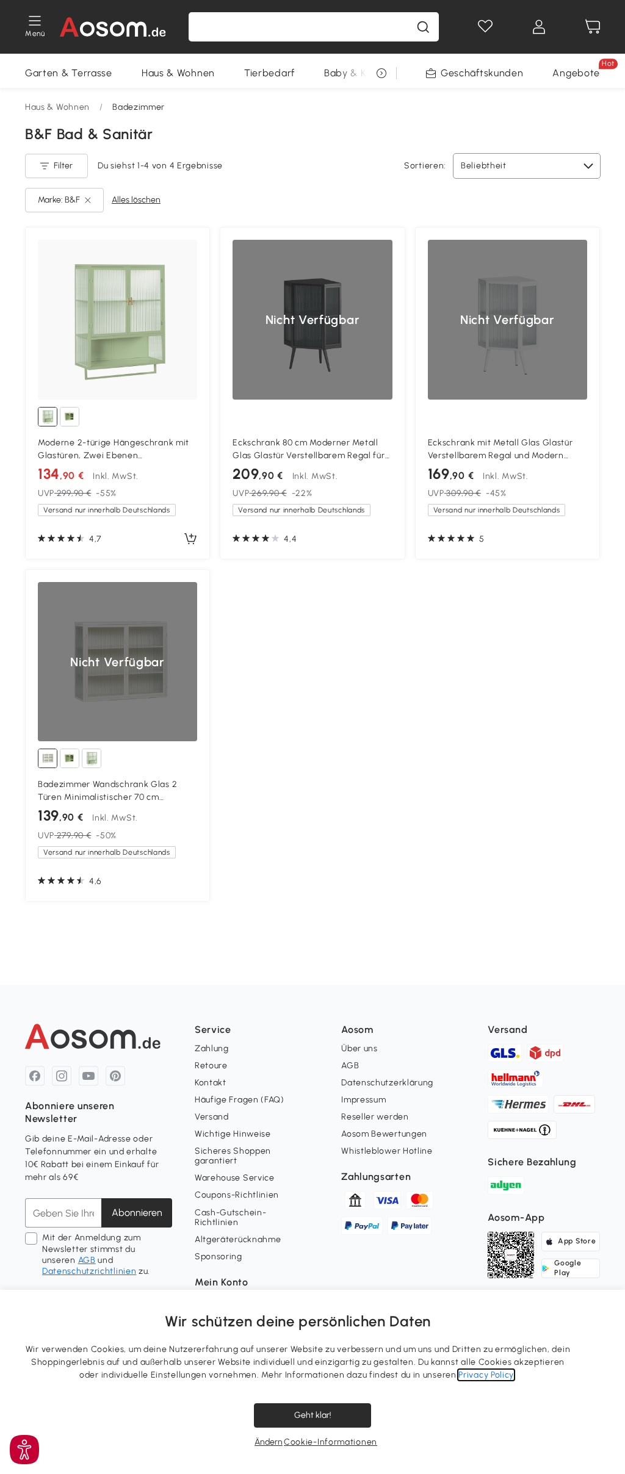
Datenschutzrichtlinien (89, 1271)
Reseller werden (375, 1117)
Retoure (211, 1065)
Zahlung (212, 1048)
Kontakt (210, 1082)
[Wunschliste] (485, 27)
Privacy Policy (486, 1375)
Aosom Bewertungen (384, 1134)
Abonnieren (137, 1212)
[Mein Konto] (539, 27)
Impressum (363, 1100)
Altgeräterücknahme (238, 1239)
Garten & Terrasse (68, 73)
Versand (212, 1117)
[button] (24, 1449)
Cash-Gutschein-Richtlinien (231, 1217)
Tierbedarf (269, 73)
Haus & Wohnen (178, 73)
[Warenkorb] (592, 27)
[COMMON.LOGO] (113, 27)
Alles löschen (136, 200)
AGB (87, 1260)
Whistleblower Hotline (387, 1151)
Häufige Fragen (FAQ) (239, 1100)
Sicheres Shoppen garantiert (233, 1156)
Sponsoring (218, 1256)
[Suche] (423, 26)
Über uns (359, 1048)
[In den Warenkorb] (190, 539)
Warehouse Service (235, 1178)
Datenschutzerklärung (387, 1082)
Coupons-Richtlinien (237, 1195)
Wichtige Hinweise (233, 1134)
